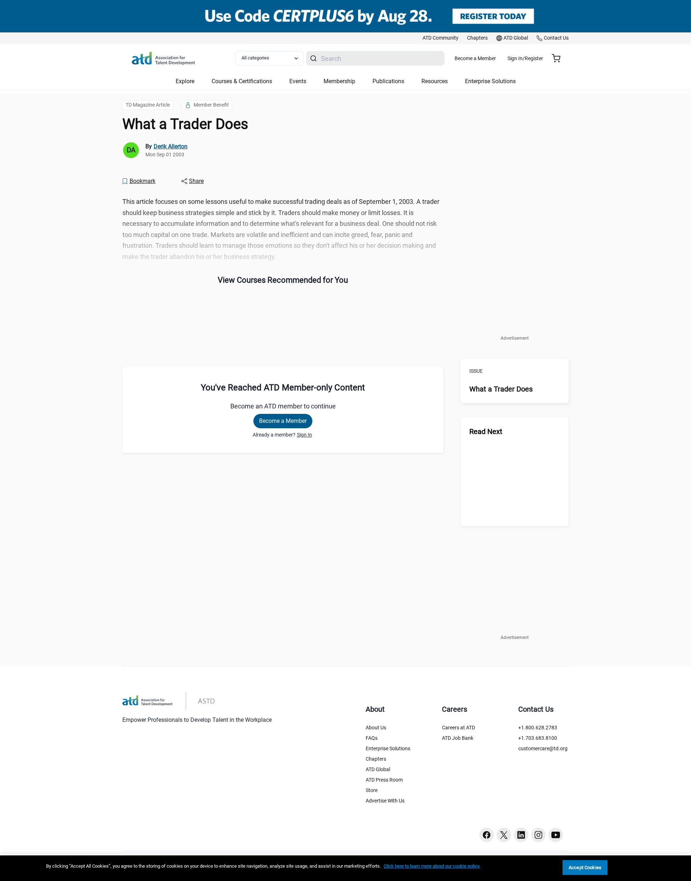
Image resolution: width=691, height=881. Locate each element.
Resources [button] (434, 81)
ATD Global (378, 769)
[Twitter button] (504, 835)
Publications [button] (388, 81)
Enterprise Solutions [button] (490, 81)
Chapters (376, 759)
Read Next (485, 431)
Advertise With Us (385, 801)
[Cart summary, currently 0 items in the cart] (559, 58)
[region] (345, 868)
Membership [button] (339, 81)
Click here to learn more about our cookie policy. (432, 866)
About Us (376, 727)
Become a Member (475, 58)
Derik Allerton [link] (171, 146)
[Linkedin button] (521, 835)
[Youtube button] (555, 835)
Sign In (304, 435)
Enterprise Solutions (388, 748)
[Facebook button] (486, 835)
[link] (441, 38)
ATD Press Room (384, 780)
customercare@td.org (543, 748)
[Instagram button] (538, 835)
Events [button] (297, 81)
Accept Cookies (585, 867)
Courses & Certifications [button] (242, 81)
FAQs (372, 738)
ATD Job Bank (457, 738)
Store (372, 790)
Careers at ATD (458, 727)
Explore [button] (185, 81)
